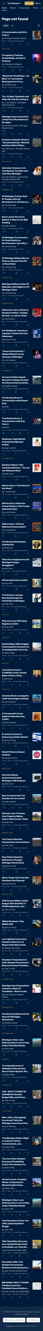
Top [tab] (12, 25)
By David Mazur (8, 319)
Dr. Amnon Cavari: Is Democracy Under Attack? (15, 735)
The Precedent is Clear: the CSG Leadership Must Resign (15, 1223)
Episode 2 (6, 427)
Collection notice (21, 1314)
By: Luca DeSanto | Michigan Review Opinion (14, 103)
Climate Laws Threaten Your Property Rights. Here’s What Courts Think (15, 816)
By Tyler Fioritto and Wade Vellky (15, 1291)
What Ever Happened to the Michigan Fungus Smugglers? (15, 562)
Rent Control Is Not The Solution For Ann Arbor (13, 797)
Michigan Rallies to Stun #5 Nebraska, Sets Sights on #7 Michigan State (16, 287)
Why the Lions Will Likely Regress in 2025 (14, 622)
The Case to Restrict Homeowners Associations (16, 840)
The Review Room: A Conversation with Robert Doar (15, 401)
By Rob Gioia (7, 548)
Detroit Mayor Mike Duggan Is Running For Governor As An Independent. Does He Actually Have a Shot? (15, 647)
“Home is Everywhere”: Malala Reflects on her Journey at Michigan (13, 354)
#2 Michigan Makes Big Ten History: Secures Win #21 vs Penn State (15, 261)
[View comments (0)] (11, 44)
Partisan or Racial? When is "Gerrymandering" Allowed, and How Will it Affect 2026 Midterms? (16, 143)
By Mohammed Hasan (11, 948)
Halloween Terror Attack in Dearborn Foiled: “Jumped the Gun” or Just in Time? (15, 313)
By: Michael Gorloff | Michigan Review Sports (14, 126)
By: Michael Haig (9, 85)
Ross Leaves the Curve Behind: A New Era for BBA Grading (15, 220)
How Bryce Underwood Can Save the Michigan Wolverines (15, 1017)
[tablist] (8, 25)
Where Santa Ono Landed (14, 580)
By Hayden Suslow (9, 386)
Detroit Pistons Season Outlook (13, 753)
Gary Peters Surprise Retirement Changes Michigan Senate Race (13, 860)
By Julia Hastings (9, 883)
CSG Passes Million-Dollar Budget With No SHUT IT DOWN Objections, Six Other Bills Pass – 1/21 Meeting (15, 904)
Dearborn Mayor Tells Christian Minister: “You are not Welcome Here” (16, 468)
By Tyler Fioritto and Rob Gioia (14, 1271)
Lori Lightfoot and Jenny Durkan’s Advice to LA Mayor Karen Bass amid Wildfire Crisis (14, 942)
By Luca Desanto (9, 360)
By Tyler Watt (7, 1229)
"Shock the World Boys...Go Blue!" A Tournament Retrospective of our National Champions (15, 79)
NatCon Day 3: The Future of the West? (16, 487)
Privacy (30, 1311)
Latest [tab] (5, 25)
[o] (37, 401)
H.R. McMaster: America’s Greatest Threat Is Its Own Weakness (15, 333)
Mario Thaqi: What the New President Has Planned (15, 879)
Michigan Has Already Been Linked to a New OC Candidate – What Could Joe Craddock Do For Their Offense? (15, 988)
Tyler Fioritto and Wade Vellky (14, 1250)
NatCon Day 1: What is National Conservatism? (14, 525)
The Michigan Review (16, 41)
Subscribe (29, 3)
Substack (9, 1326)
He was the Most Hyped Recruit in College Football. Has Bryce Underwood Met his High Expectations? (15, 380)
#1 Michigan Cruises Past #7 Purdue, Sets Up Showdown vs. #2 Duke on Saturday (15, 199)
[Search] (38, 25)
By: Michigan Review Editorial (14, 38)
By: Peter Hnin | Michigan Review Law (16, 149)
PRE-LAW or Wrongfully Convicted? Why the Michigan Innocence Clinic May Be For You (15, 1120)
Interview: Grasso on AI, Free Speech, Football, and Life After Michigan (15, 171)
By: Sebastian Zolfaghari (12, 64)
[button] (4, 7)
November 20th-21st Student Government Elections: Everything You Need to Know (15, 1265)
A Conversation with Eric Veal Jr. (14, 33)
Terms (37, 1311)
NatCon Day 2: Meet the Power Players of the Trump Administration (16, 506)
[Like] (3, 44)
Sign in (38, 3)
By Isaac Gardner (9, 226)
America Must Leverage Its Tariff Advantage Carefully (15, 697)
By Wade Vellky (8, 653)
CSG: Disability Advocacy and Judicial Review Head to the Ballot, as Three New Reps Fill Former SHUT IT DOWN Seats (15, 1244)
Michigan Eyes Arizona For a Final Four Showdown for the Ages (15, 119)
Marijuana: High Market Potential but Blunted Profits (13, 442)
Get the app (33, 1320)
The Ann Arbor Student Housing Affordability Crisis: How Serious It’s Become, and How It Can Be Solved (15, 1162)
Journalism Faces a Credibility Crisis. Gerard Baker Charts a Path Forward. (14, 673)
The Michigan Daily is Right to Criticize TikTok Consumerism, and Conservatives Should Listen (15, 1141)
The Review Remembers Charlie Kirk (14, 543)
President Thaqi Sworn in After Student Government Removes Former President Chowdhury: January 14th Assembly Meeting (15, 963)
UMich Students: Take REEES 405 (13, 922)
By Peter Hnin (7, 474)
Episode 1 (6, 406)
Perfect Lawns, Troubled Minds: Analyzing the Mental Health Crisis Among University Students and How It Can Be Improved (16, 1182)
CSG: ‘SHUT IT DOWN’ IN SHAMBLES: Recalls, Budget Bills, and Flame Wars (14, 1094)
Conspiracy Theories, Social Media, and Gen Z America (14, 58)
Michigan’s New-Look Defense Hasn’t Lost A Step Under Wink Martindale (15, 1043)
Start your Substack (15, 1320)
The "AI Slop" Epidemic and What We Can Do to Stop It (15, 98)
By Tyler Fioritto (8, 909)
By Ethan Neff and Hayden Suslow (13, 995)
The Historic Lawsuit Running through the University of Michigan (13, 598)
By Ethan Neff (7, 627)
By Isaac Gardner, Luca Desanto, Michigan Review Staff (15, 178)
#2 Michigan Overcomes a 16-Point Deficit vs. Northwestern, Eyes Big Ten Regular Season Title (16, 240)
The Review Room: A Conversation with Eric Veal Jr (13, 421)
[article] (21, 38)
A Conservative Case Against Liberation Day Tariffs (13, 716)
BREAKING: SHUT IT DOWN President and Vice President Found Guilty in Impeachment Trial (15, 1285)
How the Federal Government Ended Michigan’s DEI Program (14, 778)
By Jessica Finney (9, 339)
